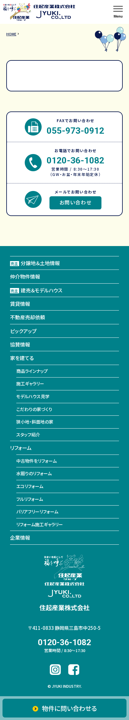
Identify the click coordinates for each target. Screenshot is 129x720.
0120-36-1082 (75, 160)
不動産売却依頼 (27, 317)
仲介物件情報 (25, 276)
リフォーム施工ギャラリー (39, 524)
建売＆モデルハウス (36, 290)
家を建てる (22, 358)
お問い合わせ (75, 202)
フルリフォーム (29, 499)
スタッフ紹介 (28, 434)
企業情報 (20, 537)
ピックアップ (23, 331)
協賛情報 (20, 344)
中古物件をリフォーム (36, 461)
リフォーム (21, 447)
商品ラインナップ (32, 371)
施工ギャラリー (30, 383)
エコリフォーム (29, 486)
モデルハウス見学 (32, 396)
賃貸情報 (20, 303)
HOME (11, 33)
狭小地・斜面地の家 (34, 422)
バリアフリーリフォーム (37, 511)
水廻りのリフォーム (34, 473)
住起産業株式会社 (64, 607)
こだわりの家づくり (34, 409)
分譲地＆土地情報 (35, 263)
